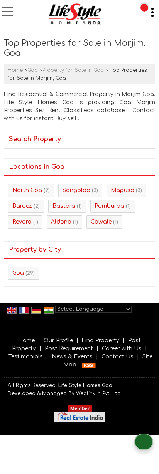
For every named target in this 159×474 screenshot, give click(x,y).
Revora (22, 222)
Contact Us (117, 357)
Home (15, 70)
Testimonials (25, 357)
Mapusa (122, 190)
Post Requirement (69, 348)
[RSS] (89, 365)
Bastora (63, 206)
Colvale (101, 222)
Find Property (100, 340)
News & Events (72, 357)
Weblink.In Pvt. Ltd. (99, 393)
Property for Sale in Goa (73, 70)
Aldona (61, 222)
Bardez (22, 206)
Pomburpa (109, 206)
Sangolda (76, 190)
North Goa (27, 190)
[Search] (144, 8)
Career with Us (122, 348)
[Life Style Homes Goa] (75, 14)
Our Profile (58, 340)
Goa (32, 70)
